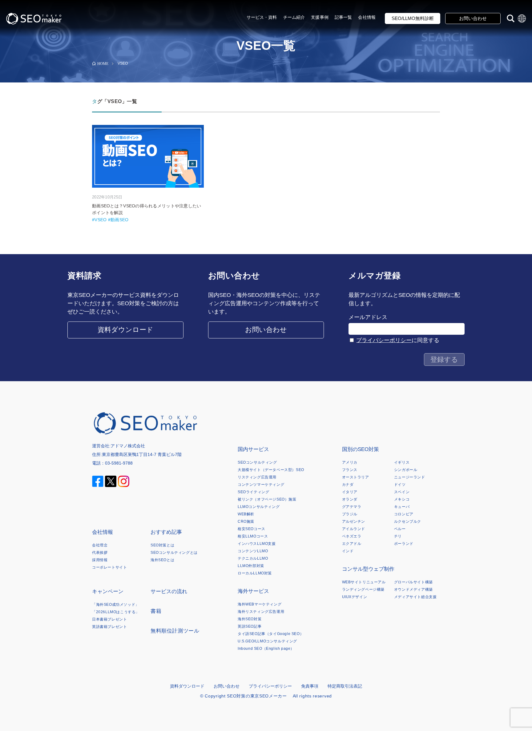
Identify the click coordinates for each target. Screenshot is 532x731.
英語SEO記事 (249, 626)
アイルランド (353, 529)
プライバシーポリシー (384, 340)
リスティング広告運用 (257, 477)
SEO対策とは (162, 545)
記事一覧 (343, 17)
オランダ (349, 499)
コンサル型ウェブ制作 (368, 569)
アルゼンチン (353, 521)
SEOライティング (253, 492)
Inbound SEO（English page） (266, 648)
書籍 (156, 611)
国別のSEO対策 (360, 449)
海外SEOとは (162, 560)
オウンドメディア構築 (413, 589)
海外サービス (253, 591)
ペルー (400, 529)
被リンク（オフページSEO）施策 (267, 499)
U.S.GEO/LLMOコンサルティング (267, 641)
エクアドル (351, 543)
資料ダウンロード (125, 330)
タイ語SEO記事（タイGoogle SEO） (271, 634)
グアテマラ (351, 507)
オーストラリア (355, 477)
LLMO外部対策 (251, 566)
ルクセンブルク (407, 521)
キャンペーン (107, 591)
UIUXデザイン (354, 597)
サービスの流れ (169, 591)
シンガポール (405, 470)
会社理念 (99, 545)
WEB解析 (246, 514)
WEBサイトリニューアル (364, 582)
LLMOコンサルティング (259, 507)
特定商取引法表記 (345, 686)
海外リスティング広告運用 (261, 611)
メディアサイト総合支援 (415, 597)
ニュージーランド (409, 477)
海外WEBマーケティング (259, 604)
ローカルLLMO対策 (255, 573)
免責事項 (309, 686)
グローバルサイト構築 (413, 582)
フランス (349, 470)
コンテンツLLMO (253, 551)
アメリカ (349, 462)
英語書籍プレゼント (109, 627)
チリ (398, 536)
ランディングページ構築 (363, 589)
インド (348, 551)
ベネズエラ (351, 536)
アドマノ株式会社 (128, 445)
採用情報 (99, 560)
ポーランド (403, 543)
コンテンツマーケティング (261, 484)
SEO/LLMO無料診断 (413, 18)
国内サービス (253, 449)
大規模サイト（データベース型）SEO (271, 470)
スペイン (401, 492)
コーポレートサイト (109, 567)
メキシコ (401, 499)
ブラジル (349, 514)
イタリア (349, 492)
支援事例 (319, 17)
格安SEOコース (251, 529)
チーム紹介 (294, 17)
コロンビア (403, 514)
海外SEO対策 (249, 619)
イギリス (401, 462)
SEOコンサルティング (257, 462)
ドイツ (400, 484)
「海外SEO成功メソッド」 (115, 604)
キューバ (401, 507)
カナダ (348, 484)
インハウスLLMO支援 (257, 543)
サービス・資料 (262, 17)
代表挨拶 (99, 552)
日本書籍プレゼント (109, 619)
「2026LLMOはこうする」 (115, 612)
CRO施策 (246, 521)
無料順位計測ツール (175, 631)
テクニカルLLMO (253, 558)
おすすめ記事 (166, 532)
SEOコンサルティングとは (174, 552)
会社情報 (367, 17)
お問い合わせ (473, 18)
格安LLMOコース (253, 536)
